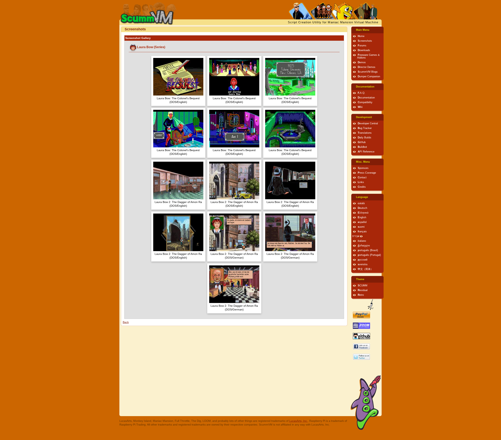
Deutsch (362, 208)
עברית (355, 236)
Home (361, 36)
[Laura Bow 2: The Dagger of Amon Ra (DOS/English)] (178, 181)
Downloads (364, 50)
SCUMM (362, 285)
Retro (361, 295)
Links (361, 182)
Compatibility (365, 102)
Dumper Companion (369, 76)
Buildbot (362, 147)
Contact (362, 177)
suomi (361, 226)
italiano (362, 241)
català (361, 203)
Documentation (365, 86)
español (362, 222)
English (362, 217)
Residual (363, 290)
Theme (360, 279)
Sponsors (363, 168)
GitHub (362, 142)
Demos (362, 62)
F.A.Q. (361, 93)
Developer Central (368, 123)
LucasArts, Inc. (298, 420)
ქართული (364, 245)
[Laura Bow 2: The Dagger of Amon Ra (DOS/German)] (234, 233)
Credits (362, 187)
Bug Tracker (365, 128)
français (362, 231)
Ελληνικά (363, 212)
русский (362, 259)
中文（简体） (365, 269)
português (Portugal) (369, 255)
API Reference (366, 151)
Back (126, 322)
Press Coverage (367, 172)
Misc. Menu (363, 161)
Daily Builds (364, 137)
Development (364, 117)
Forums (362, 45)
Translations (365, 133)
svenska (362, 264)
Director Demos (366, 67)
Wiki (360, 107)
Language (362, 197)
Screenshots (365, 41)
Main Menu (362, 30)
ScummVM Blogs (368, 71)
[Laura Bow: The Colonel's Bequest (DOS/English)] (178, 77)
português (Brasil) (368, 250)
